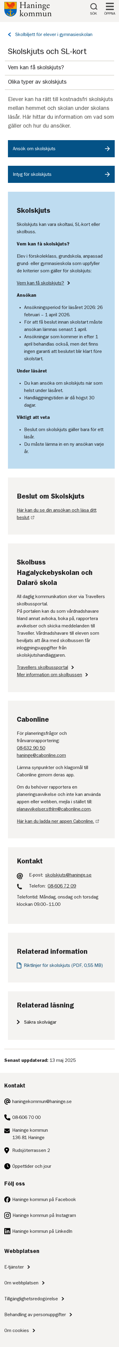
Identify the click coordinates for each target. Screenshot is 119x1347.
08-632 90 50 (31, 748)
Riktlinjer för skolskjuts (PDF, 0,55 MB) (63, 965)
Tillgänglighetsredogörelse (31, 1298)
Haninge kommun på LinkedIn (42, 1231)
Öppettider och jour (31, 1166)
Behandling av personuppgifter (35, 1314)
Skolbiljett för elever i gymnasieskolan (53, 34)
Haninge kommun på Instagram (44, 1215)
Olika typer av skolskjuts (37, 82)
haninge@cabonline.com (41, 755)
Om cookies (16, 1330)
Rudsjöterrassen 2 (31, 1150)
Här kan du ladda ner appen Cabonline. (55, 821)
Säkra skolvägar (40, 1022)
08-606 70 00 (26, 1117)
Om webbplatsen (21, 1282)
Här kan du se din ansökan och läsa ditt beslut (56, 514)
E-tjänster (14, 1267)
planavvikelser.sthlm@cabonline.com (54, 809)
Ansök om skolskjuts (34, 148)
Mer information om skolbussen (49, 674)
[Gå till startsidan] (28, 15)
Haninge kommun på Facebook (44, 1199)
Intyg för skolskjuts (32, 174)
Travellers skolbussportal (42, 667)
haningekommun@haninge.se (42, 1101)
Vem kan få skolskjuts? (36, 67)
